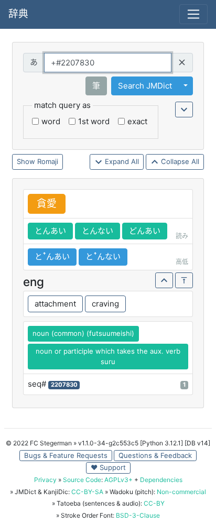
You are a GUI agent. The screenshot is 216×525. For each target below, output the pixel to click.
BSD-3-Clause (138, 515)
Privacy (45, 480)
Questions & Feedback (155, 455)
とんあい (50, 231)
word (50, 121)
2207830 (64, 384)
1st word (94, 121)
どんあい (144, 231)
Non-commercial (181, 492)
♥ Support (108, 467)
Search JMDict (145, 86)
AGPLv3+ (118, 480)
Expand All (121, 161)
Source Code (82, 480)
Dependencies (161, 480)
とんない (97, 231)
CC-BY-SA (87, 492)
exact (137, 121)
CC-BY (154, 503)
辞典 (18, 14)
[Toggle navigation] (193, 14)
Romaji (47, 161)
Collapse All (179, 161)
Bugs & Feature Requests (65, 455)
